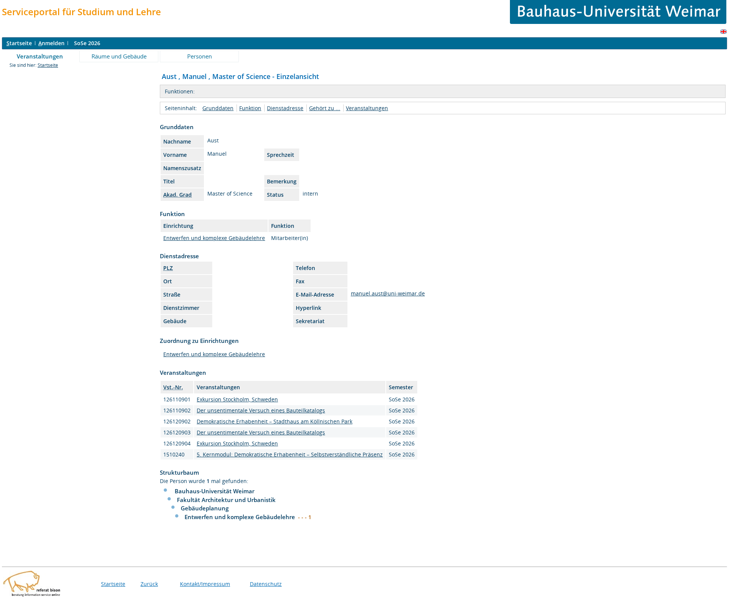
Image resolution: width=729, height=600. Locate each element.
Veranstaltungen (40, 56)
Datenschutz (266, 583)
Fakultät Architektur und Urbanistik (226, 500)
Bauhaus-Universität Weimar (214, 491)
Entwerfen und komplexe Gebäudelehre (214, 238)
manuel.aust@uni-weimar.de (388, 293)
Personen (199, 56)
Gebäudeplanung (205, 508)
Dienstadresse (285, 108)
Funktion (250, 108)
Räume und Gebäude (119, 56)
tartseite (19, 43)
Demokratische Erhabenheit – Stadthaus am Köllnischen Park (274, 421)
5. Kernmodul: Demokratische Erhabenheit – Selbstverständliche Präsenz (290, 454)
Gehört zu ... (324, 108)
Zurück (149, 583)
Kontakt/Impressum (205, 583)
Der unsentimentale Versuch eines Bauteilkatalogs (261, 410)
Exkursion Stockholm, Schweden (237, 399)
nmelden (51, 43)
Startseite (48, 65)
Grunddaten (218, 108)
